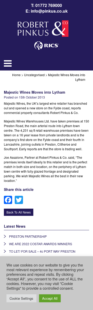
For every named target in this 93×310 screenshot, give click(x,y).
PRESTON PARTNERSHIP (28, 236)
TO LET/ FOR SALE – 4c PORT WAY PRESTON (42, 251)
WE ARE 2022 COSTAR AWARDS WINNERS (40, 244)
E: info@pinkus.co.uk (47, 11)
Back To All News (18, 212)
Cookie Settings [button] (21, 298)
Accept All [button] (50, 298)
